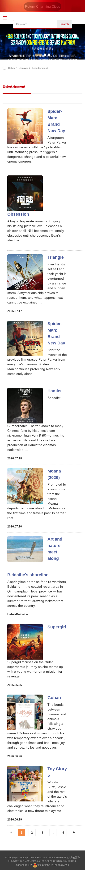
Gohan (54, 697)
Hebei (11, 68)
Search (64, 24)
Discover (23, 68)
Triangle (55, 257)
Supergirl (56, 627)
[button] (38, 55)
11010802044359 (59, 865)
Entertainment (40, 68)
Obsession (18, 214)
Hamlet (54, 390)
